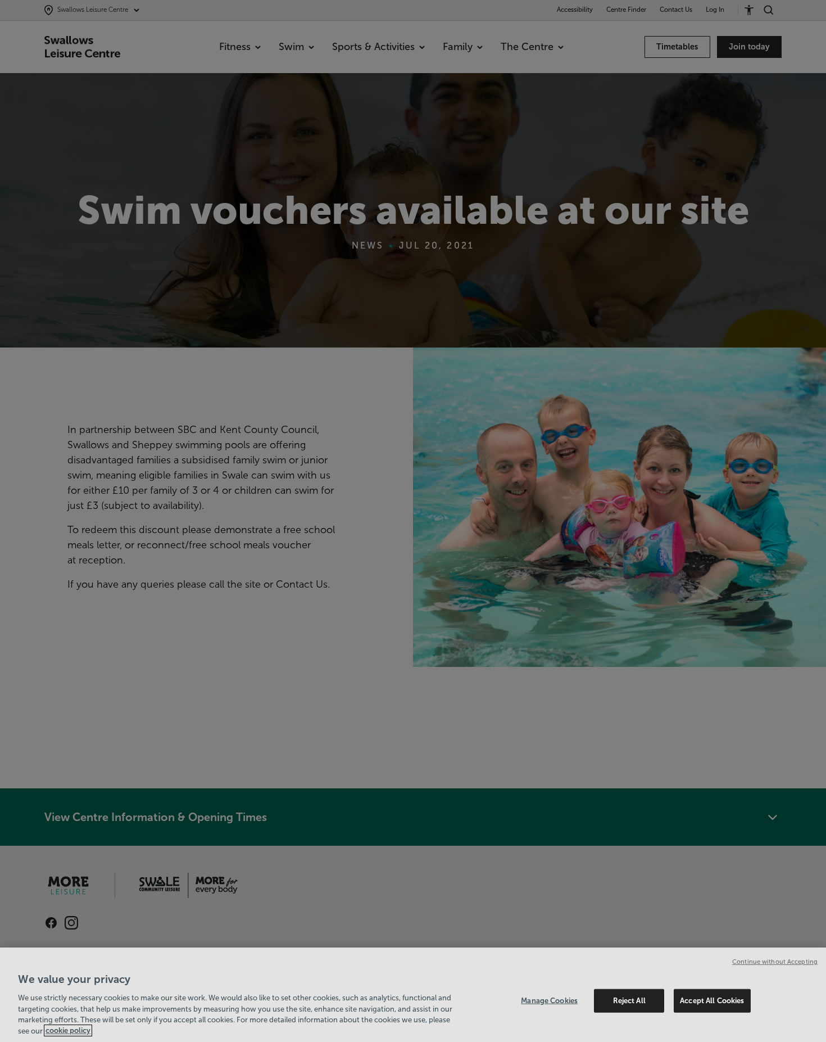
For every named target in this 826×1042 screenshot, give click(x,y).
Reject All (629, 1000)
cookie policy (68, 1030)
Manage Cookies (549, 1000)
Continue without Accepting (775, 961)
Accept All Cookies (712, 1000)
